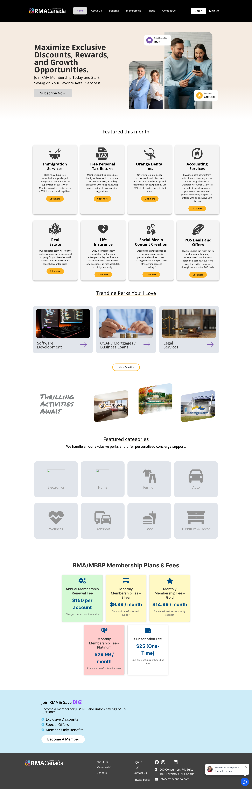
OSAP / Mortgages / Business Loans (118, 345)
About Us (96, 10)
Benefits (114, 10)
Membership (133, 10)
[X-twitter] (169, 762)
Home (80, 10)
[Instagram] (163, 762)
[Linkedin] (175, 762)
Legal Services (170, 345)
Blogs (151, 10)
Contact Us (169, 10)
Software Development (49, 345)
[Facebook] (157, 762)
